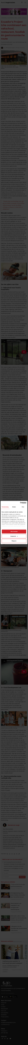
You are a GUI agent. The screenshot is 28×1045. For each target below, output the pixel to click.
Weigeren (14, 540)
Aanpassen (13, 536)
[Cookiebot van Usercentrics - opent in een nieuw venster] (20, 503)
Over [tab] (23, 506)
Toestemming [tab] (5, 506)
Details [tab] (14, 506)
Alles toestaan (14, 531)
